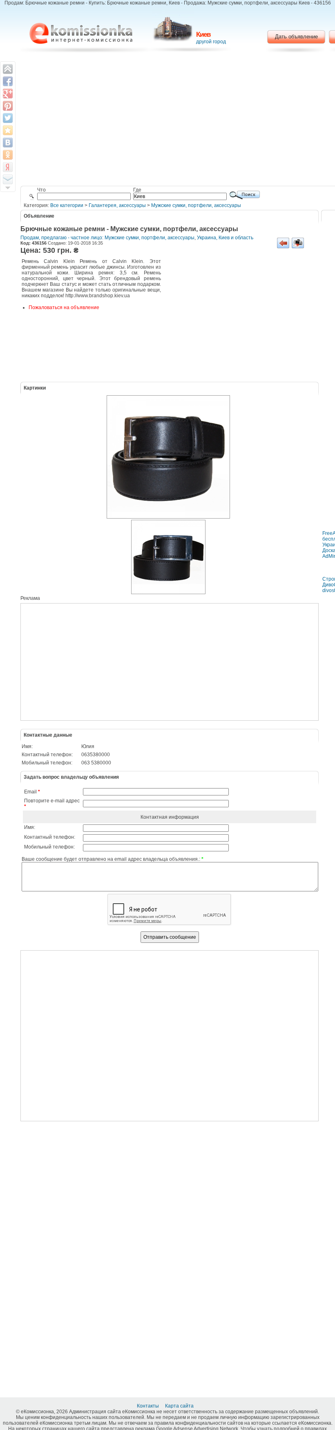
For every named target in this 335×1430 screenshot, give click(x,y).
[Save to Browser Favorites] (8, 130)
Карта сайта (180, 1406)
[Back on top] (8, 69)
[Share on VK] (8, 142)
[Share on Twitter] (8, 118)
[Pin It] (8, 106)
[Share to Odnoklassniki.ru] (8, 155)
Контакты (148, 1406)
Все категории (66, 205)
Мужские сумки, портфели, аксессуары (196, 205)
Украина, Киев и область (225, 238)
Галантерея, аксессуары (117, 205)
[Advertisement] (239, 319)
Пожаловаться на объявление (64, 307)
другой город (211, 42)
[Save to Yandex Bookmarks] (8, 167)
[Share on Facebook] (8, 81)
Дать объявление (296, 36)
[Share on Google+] (8, 93)
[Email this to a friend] (8, 179)
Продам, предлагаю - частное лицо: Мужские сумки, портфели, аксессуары (107, 238)
